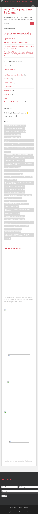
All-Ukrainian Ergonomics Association (15, 126)
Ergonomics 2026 (9, 39)
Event (6, 65)
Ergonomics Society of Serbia (13, 167)
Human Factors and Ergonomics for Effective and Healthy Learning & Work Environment (18, 34)
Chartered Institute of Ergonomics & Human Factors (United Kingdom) (19, 148)
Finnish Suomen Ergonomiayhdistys (14, 186)
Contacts (13, 508)
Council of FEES (9, 157)
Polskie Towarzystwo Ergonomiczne (14, 219)
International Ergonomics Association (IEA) (16, 204)
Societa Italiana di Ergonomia (13, 231)
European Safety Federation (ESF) (14, 174)
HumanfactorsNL (26, 195)
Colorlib (18, 512)
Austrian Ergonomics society (12, 134)
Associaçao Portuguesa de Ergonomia (15, 131)
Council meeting (10, 69)
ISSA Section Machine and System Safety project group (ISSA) (18, 210)
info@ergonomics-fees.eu (14, 302)
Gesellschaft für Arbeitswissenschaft (15, 192)
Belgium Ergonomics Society (12, 137)
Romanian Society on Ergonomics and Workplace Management (18, 222)
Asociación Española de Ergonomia (14, 128)
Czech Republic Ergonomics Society (14, 160)
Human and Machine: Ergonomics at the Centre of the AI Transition (19, 47)
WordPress (30, 512)
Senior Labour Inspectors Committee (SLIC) (16, 226)
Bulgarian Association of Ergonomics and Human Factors (18, 140)
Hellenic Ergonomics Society (12, 195)
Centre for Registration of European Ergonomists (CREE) (18, 144)
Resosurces (7, 90)
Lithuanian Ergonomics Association (14, 216)
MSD (5, 98)
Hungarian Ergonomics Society (13, 198)
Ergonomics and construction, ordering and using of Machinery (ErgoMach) (18, 163)
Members (7, 79)
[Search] (32, 23)
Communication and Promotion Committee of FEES (19, 155)
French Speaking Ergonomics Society (15, 189)
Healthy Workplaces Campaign (13, 75)
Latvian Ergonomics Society (12, 213)
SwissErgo (7, 238)
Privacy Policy (23, 508)
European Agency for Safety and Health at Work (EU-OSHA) (19, 170)
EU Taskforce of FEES (10, 180)
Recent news (8, 83)
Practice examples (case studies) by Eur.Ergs (18, 461)
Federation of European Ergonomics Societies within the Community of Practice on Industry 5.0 (18, 53)
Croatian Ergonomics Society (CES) (24, 157)
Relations (7, 94)
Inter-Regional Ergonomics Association (15, 201)
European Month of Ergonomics (14, 102)
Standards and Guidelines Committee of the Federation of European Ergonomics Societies (17, 235)
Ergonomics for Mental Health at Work (16, 42)
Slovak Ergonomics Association (13, 229)
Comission (8, 152)
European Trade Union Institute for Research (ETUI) (19, 177)
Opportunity (7, 86)
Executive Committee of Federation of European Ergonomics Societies (18, 183)
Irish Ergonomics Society (11, 206)
